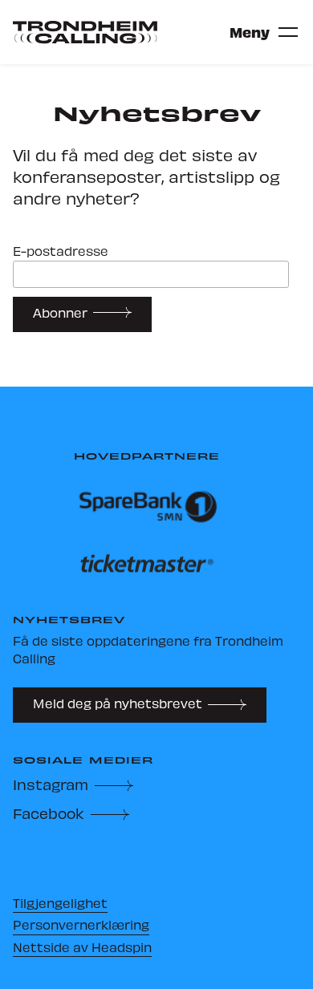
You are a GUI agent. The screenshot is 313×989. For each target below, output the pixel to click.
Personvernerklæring (81, 924)
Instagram (50, 784)
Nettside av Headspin (82, 947)
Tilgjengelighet (60, 902)
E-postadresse (60, 251)
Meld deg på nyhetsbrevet (117, 703)
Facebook (48, 813)
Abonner (60, 312)
